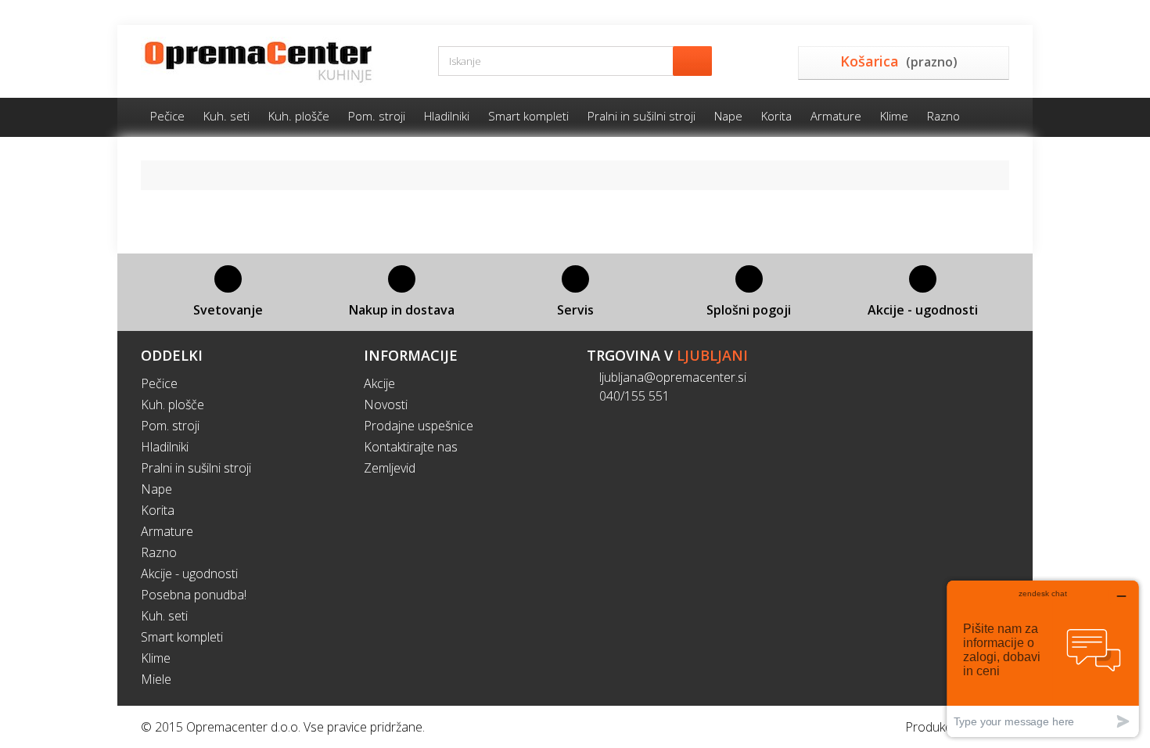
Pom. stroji (376, 116)
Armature (835, 116)
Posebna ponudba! (193, 594)
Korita (776, 116)
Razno (943, 116)
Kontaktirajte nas (411, 446)
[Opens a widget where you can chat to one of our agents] (1043, 658)
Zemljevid (389, 467)
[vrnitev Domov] (159, 174)
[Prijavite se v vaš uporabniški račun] (1003, 12)
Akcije (379, 383)
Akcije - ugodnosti (189, 573)
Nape (728, 116)
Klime (894, 116)
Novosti (386, 404)
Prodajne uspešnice (418, 425)
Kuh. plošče (298, 116)
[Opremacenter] (278, 61)
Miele (156, 679)
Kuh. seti (226, 116)
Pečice (167, 116)
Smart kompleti (528, 116)
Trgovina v (667, 355)
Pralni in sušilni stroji (641, 116)
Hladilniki (446, 116)
